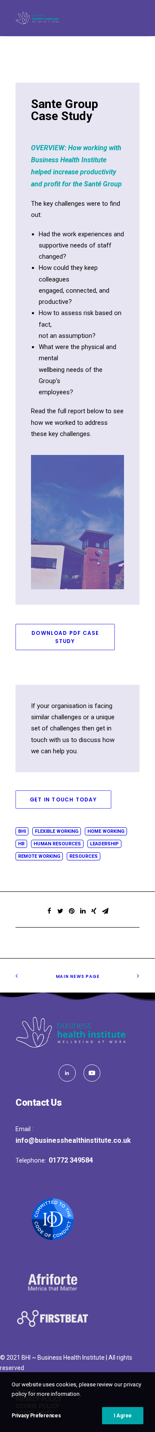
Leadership (104, 844)
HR (21, 844)
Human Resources (57, 844)
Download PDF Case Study (66, 636)
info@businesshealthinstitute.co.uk (73, 1140)
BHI (22, 831)
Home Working (105, 831)
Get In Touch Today (63, 799)
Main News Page (77, 976)
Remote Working (39, 856)
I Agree (123, 1416)
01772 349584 (71, 1160)
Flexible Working (56, 831)
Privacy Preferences (36, 1416)
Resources (83, 856)
